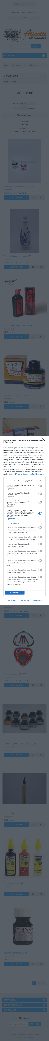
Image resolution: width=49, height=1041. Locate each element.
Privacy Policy (37, 601)
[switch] (40, 486)
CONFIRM (14, 592)
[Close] (44, 440)
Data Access (24, 601)
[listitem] (24, 481)
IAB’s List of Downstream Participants (27, 474)
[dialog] (24, 520)
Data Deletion (12, 601)
